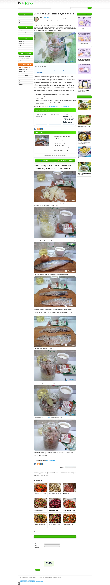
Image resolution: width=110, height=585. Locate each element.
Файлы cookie (32, 581)
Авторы (25, 578)
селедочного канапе (50, 460)
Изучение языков (22, 45)
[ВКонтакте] (35, 129)
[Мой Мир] (41, 129)
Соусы (20, 80)
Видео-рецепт (40, 72)
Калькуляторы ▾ (46, 7)
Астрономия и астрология (24, 56)
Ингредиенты (40, 68)
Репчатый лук (38, 203)
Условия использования (39, 581)
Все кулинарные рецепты (36, 7)
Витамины (21, 33)
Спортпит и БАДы (23, 32)
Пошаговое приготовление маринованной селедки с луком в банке (51, 70)
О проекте (21, 578)
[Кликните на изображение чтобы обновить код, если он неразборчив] (49, 565)
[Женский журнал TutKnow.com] (25, 3)
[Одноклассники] (38, 129)
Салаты (20, 73)
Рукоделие (21, 43)
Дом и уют (21, 41)
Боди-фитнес (22, 20)
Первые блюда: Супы (23, 69)
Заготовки (21, 78)
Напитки (21, 84)
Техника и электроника (24, 58)
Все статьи (27, 7)
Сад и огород (22, 48)
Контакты (28, 578)
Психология (21, 22)
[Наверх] (19, 583)
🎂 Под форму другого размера (65, 160)
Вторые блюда (22, 71)
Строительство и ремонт (24, 60)
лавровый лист (46, 417)
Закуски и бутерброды (24, 75)
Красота (21, 17)
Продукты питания (23, 30)
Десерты (21, 82)
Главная (21, 7)
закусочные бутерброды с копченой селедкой (59, 106)
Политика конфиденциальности (25, 581)
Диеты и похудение (23, 18)
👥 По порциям (44, 160)
